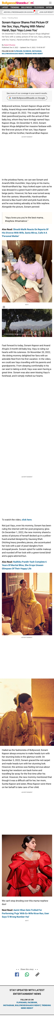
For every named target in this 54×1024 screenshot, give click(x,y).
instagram (8, 1005)
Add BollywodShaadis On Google (19, 12)
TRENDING (14, 7)
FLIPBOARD (18, 51)
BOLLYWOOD (26, 7)
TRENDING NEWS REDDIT (33, 54)
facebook (32, 1002)
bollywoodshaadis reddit (28, 1005)
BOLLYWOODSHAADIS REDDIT (13, 54)
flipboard (22, 1002)
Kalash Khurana (9, 45)
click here (27, 519)
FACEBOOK (27, 51)
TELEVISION (39, 7)
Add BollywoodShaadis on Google (28, 98)
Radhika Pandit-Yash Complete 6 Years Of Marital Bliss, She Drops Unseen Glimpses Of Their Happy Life (24, 565)
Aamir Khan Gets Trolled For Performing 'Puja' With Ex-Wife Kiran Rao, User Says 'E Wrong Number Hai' (25, 913)
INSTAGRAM (36, 51)
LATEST (5, 7)
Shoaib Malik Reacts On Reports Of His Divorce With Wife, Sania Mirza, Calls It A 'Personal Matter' (25, 232)
